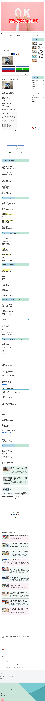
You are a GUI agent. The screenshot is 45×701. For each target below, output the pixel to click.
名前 (3, 649)
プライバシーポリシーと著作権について (7, 676)
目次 (14, 145)
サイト (3, 656)
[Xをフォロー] (12, 54)
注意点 (4, 121)
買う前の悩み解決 (11, 496)
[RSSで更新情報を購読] (18, 54)
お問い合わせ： (3, 673)
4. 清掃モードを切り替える (13, 149)
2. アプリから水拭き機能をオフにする (9, 116)
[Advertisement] (15, 43)
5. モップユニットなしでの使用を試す (9, 120)
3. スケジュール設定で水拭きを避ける (9, 117)
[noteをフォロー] (16, 54)
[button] (22, 71)
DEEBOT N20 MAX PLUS (7, 126)
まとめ (4, 128)
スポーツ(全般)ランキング (36, 129)
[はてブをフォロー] (14, 54)
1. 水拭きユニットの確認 (13, 146)
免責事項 (1, 678)
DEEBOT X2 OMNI (6, 124)
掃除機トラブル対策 (5, 496)
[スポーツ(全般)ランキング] (36, 127)
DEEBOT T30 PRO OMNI (7, 125)
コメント (4, 639)
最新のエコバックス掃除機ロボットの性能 (9, 123)
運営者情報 (2, 680)
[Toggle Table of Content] (15, 113)
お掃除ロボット (16, 496)
